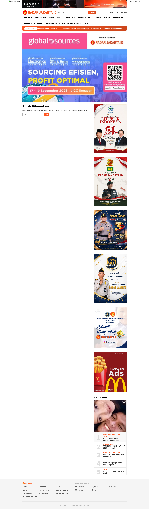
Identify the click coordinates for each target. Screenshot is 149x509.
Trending (106, 436)
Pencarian (92, 12)
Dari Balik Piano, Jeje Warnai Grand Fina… (113, 455)
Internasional (108, 444)
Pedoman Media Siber (30, 496)
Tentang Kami (27, 493)
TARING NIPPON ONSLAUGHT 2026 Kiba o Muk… (114, 447)
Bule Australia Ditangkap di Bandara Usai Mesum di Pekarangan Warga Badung (71, 29)
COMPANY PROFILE (62, 490)
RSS (95, 490)
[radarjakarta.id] (39, 12)
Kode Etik (42, 487)
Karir (58, 487)
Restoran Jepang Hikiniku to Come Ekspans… (114, 464)
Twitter (96, 487)
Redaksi (25, 490)
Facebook (81, 487)
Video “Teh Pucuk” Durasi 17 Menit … (114, 472)
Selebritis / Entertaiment (111, 435)
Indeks (24, 487)
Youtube (80, 490)
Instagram (114, 487)
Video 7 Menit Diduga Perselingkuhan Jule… (111, 439)
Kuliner (117, 461)
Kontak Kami (43, 493)
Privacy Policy (44, 490)
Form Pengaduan (62, 493)
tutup (18, 1)
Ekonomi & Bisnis (108, 461)
